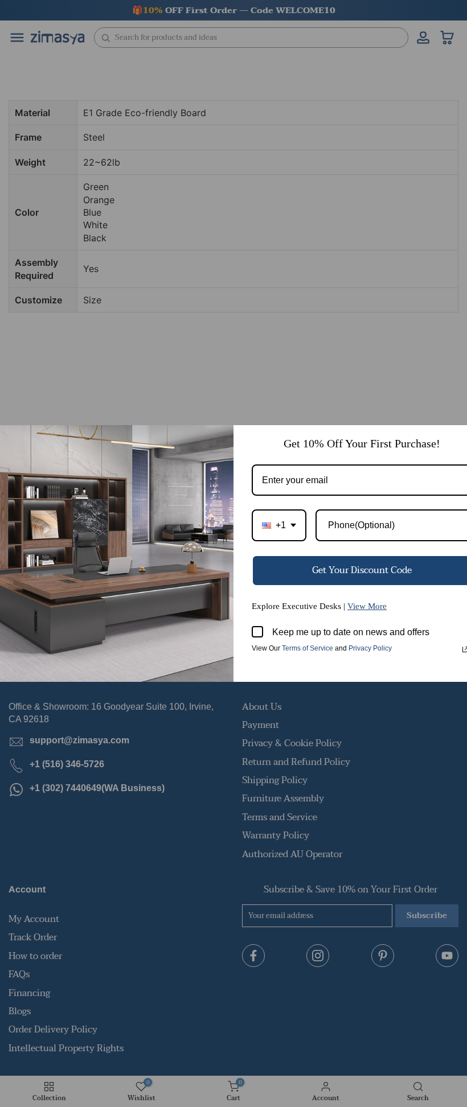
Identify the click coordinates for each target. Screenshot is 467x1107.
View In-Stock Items (309, 993)
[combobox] (279, 525)
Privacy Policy (370, 648)
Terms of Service (307, 648)
